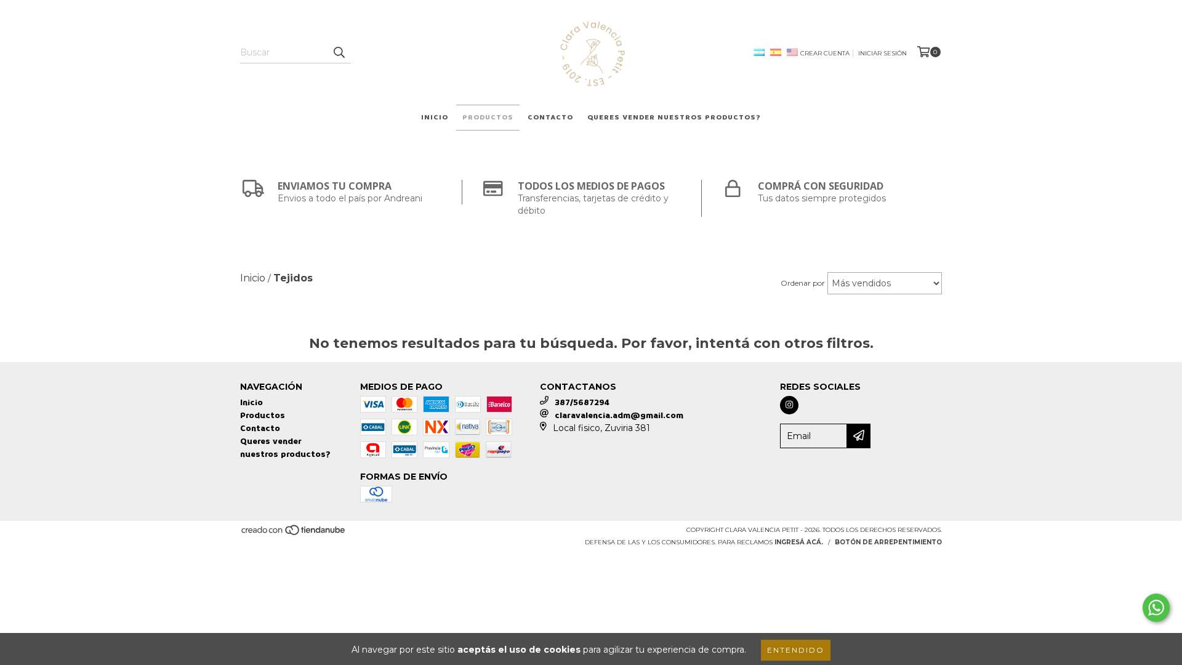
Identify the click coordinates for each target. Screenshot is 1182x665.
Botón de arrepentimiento (888, 542)
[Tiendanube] (294, 534)
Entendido (795, 650)
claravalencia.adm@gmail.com (619, 415)
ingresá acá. (798, 542)
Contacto (550, 117)
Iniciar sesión (882, 53)
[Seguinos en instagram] (789, 405)
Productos (487, 117)
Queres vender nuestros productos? (674, 117)
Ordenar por (803, 283)
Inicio (434, 117)
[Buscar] (338, 52)
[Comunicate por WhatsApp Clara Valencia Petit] (1156, 608)
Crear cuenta (825, 53)
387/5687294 (582, 402)
